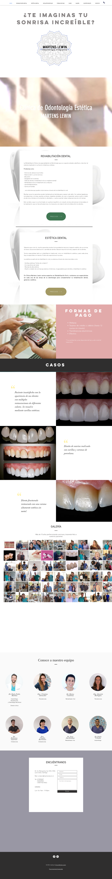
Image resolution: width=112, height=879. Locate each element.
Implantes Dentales (53, 873)
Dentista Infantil (63, 873)
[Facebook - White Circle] (54, 856)
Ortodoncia (70, 873)
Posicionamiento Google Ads (56, 869)
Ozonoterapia (77, 873)
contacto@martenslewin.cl (46, 776)
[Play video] (56, 630)
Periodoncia (45, 873)
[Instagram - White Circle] (57, 856)
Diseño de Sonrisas (36, 873)
